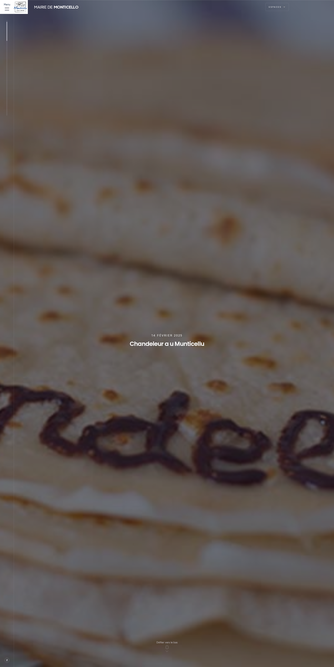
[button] (277, 7)
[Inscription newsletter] (259, 7)
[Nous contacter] (251, 7)
